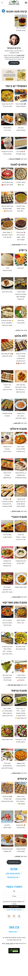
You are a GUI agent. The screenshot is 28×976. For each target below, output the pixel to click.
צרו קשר (14, 927)
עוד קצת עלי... (14, 62)
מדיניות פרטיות (12, 877)
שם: (14, 891)
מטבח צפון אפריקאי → (13, 685)
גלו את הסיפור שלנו (13, 873)
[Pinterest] (14, 916)
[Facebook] (19, 916)
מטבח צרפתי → (15, 773)
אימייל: (14, 896)
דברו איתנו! (13, 931)
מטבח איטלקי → (15, 511)
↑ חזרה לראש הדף (14, 862)
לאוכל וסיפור (9, 943)
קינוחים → (17, 856)
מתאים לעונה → (15, 244)
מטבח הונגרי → (15, 597)
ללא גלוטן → (16, 423)
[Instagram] (9, 916)
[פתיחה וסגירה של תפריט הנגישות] (3, 11)
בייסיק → (17, 330)
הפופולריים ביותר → (14, 159)
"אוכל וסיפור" (20, 55)
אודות (14, 868)
